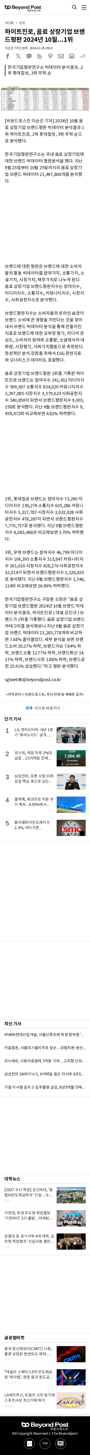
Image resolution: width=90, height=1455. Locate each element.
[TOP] (45, 1443)
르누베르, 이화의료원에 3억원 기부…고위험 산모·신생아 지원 (45, 1061)
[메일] (29, 1443)
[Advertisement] (45, 891)
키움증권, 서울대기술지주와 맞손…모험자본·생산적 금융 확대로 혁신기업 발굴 (45, 1048)
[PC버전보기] (60, 1443)
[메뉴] (84, 7)
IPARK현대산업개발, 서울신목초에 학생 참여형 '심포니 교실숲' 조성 (45, 1035)
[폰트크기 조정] (82, 56)
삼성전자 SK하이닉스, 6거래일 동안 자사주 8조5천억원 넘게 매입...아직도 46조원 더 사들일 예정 (45, 1074)
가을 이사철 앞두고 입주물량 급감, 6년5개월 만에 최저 (45, 1087)
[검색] (74, 7)
